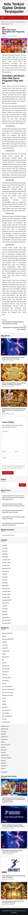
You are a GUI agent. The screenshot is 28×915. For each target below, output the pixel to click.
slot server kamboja (7, 686)
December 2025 (6, 559)
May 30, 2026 (9, 413)
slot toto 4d (4, 749)
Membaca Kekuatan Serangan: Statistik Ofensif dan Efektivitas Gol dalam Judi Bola (13, 504)
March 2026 (5, 556)
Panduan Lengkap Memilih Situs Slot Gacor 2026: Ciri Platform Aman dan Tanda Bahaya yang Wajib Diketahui (13, 497)
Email (17, 451)
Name (4, 451)
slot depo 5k (5, 671)
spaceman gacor (6, 710)
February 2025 (6, 588)
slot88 (3, 701)
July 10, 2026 (9, 360)
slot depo (3, 760)
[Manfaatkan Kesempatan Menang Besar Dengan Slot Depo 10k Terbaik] (14, 346)
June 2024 (4, 608)
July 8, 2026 (9, 879)
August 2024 (5, 603)
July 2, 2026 (9, 904)
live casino (5, 645)
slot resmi (3, 752)
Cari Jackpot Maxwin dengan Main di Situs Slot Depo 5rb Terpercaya (13, 524)
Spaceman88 (5, 713)
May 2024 (4, 611)
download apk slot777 (8, 639)
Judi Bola (4, 642)
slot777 (4, 698)
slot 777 (4, 662)
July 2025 (4, 574)
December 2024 (6, 591)
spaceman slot (4, 728)
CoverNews (22, 910)
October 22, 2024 (11, 36)
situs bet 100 (6, 252)
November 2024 (6, 594)
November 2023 (6, 623)
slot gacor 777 (4, 736)
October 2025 (5, 565)
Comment (5, 431)
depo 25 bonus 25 (5, 744)
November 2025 (6, 562)
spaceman (4, 707)
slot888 (4, 704)
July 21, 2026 (9, 828)
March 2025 (5, 585)
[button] (2, 17)
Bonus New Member (7, 633)
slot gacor (4, 674)
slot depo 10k (5, 665)
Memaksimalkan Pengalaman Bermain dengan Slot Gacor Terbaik (13, 321)
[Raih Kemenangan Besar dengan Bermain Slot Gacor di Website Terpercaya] (14, 372)
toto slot (4, 719)
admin (4, 36)
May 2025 (4, 580)
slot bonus (3, 731)
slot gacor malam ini (6, 757)
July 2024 (4, 605)
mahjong (3, 768)
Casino (4, 636)
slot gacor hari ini (6, 677)
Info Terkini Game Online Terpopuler (14, 8)
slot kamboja (5, 680)
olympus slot (4, 739)
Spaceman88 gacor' (7, 716)
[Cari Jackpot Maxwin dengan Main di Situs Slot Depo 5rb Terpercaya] (14, 890)
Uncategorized (6, 722)
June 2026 (4, 548)
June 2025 (4, 577)
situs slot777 (5, 657)
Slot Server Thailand (7, 695)
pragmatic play (5, 755)
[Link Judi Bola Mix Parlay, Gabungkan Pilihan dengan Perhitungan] (14, 865)
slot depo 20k (5, 668)
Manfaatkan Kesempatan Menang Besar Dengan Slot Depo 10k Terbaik (12, 511)
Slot (3, 27)
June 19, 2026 (9, 386)
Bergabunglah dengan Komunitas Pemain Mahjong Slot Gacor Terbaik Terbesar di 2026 (14, 410)
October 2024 (5, 597)
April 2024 (5, 614)
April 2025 (5, 582)
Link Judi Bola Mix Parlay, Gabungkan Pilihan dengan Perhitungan (13, 517)
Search (3, 479)
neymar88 (4, 648)
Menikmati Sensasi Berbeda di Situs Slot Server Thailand (14, 327)
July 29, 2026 (9, 802)
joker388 (3, 734)
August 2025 (5, 571)
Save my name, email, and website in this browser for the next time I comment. (13, 467)
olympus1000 (5, 651)
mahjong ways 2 (5, 726)
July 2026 (4, 545)
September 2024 (6, 600)
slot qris (4, 683)
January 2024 (5, 617)
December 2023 (6, 620)
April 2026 (5, 554)
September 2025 (6, 568)
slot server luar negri (7, 692)
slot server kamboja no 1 (8, 689)
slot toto (3, 747)
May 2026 (4, 551)
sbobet (4, 654)
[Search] (25, 17)
